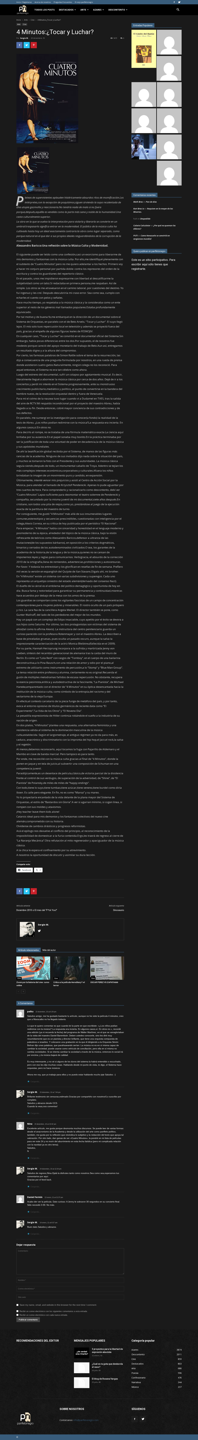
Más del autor (49, 950)
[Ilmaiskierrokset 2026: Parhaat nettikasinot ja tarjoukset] (169, 147)
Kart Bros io (138, 208)
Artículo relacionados (28, 950)
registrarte (138, 269)
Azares (97, 9)
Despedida (145, 218)
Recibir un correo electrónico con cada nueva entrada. (43, 1315)
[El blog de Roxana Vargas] (81, 1382)
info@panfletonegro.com (86, 1420)
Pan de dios (151, 201)
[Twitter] (179, 2)
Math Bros (138, 201)
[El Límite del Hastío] (143, 49)
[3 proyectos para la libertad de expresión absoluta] (81, 1352)
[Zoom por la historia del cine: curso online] (33, 968)
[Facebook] (174, 2)
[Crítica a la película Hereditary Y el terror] (70, 968)
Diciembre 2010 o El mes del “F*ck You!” (36, 910)
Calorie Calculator (141, 225)
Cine (32, 20)
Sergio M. (24, 38)
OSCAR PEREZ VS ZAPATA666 (104, 982)
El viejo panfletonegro (84, 2)
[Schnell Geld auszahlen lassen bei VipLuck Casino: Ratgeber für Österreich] (169, 173)
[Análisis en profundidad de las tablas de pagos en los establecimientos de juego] (169, 69)
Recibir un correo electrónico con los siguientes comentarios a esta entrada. (53, 1311)
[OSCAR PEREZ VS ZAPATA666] (107, 968)
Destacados (66, 9)
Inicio (18, 20)
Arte (83, 9)
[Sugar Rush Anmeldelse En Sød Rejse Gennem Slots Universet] (169, 95)
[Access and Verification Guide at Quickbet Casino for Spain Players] (169, 121)
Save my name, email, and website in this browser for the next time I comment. (58, 1305)
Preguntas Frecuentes (63, 2)
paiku (30, 1011)
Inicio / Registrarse (24, 2)
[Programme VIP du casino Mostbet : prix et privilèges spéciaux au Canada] (169, 42)
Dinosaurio (118, 910)
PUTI (135, 235)
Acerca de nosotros (43, 2)
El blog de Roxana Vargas (105, 1379)
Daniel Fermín (34, 1197)
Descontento (116, 9)
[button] (178, 10)
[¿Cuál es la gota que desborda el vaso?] (81, 1367)
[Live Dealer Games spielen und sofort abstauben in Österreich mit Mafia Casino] (143, 121)
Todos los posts (44, 9)
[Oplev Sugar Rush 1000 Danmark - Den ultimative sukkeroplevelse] (143, 95)
